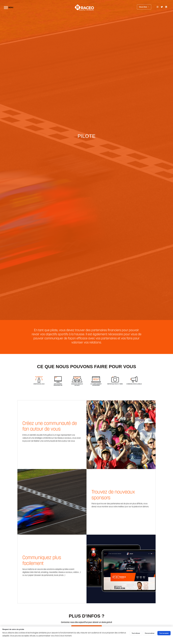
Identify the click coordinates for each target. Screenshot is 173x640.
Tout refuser (136, 633)
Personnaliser (149, 633)
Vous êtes (144, 7)
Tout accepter (164, 633)
